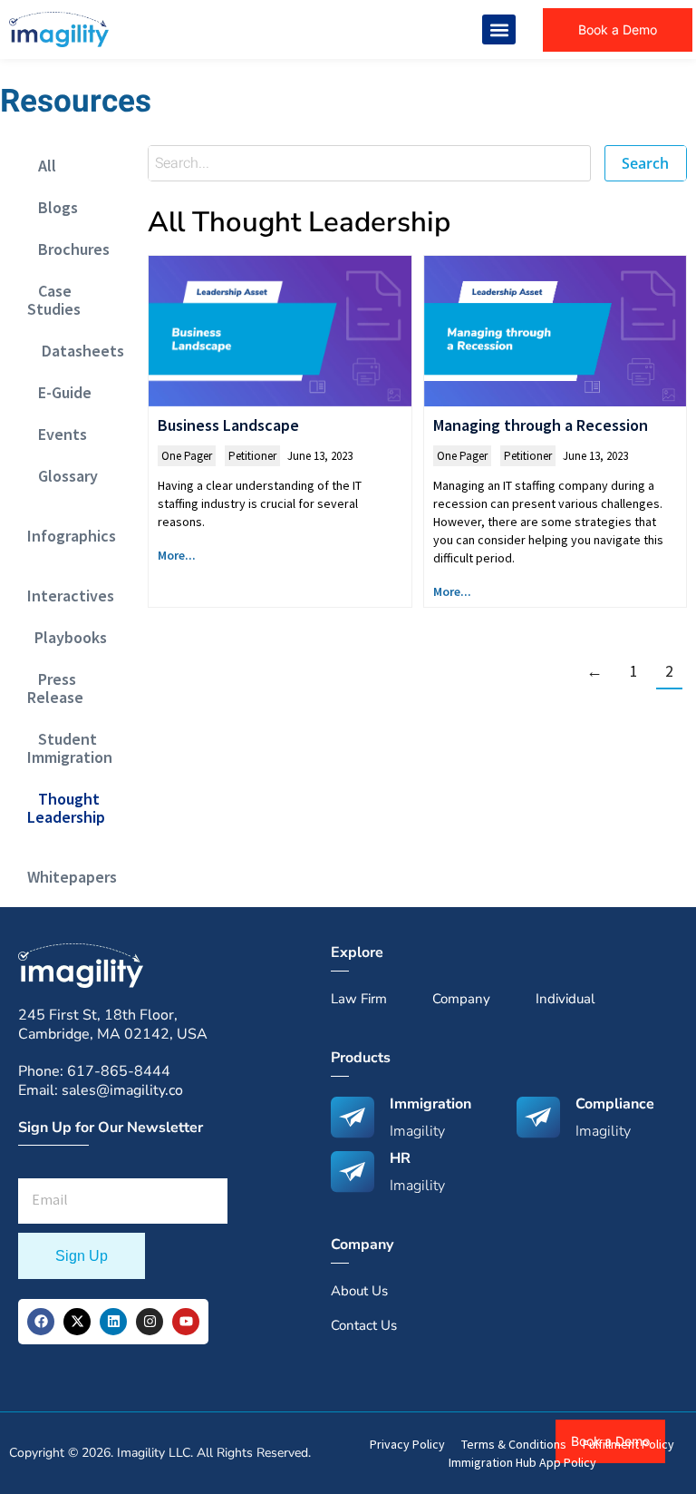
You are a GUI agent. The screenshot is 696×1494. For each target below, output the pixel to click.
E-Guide (59, 392)
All (41, 165)
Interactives (70, 586)
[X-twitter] (77, 1321)
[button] (499, 29)
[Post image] (280, 330)
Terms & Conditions (513, 1444)
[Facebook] (40, 1321)
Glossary (62, 475)
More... (177, 555)
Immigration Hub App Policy (522, 1462)
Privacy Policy (407, 1444)
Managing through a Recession (540, 425)
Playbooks (67, 637)
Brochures (68, 249)
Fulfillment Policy (628, 1444)
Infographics (71, 526)
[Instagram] (149, 1321)
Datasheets (75, 350)
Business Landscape (228, 425)
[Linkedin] (113, 1321)
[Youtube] (185, 1321)
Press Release (55, 688)
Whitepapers (72, 867)
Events (57, 434)
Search (645, 163)
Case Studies (54, 299)
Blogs (52, 207)
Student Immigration (69, 747)
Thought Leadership (66, 807)
